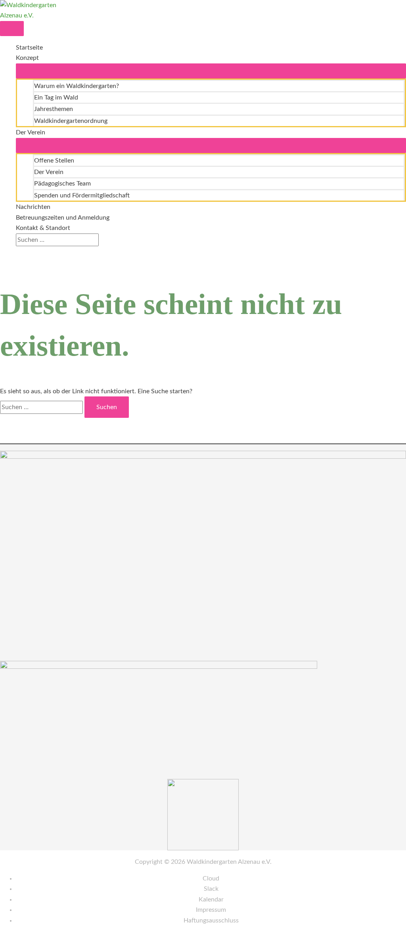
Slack (211, 889)
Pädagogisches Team (62, 183)
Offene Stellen (54, 160)
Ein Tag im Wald (56, 97)
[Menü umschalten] (211, 70)
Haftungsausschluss (211, 920)
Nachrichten (33, 207)
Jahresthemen (53, 109)
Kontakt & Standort (43, 228)
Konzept (27, 58)
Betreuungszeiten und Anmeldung (62, 217)
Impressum (211, 910)
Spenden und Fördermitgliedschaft (82, 195)
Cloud (211, 878)
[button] (18, 251)
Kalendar (211, 899)
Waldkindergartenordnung (70, 121)
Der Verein (30, 132)
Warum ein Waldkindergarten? (76, 86)
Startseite (29, 47)
